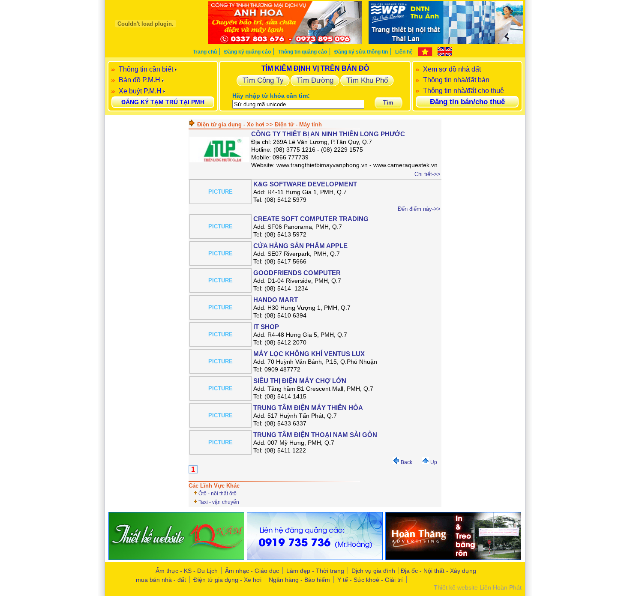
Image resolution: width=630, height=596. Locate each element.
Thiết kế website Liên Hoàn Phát (478, 587)
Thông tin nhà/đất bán (456, 80)
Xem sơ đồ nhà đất (452, 69)
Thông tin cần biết (146, 69)
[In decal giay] (176, 558)
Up (433, 462)
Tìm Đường (315, 80)
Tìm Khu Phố (367, 80)
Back (405, 462)
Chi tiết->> (427, 174)
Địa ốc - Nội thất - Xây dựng (438, 570)
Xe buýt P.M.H (140, 91)
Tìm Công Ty (263, 80)
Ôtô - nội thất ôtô (217, 494)
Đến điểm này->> (419, 209)
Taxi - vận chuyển (218, 502)
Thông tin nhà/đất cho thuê (463, 90)
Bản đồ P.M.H (139, 80)
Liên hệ (404, 52)
